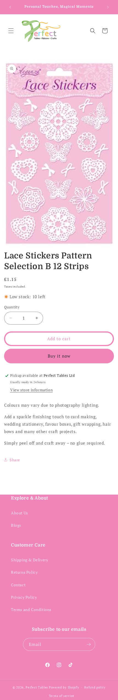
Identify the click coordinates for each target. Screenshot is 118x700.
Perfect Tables (37, 687)
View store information (31, 389)
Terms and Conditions (31, 609)
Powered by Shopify (64, 687)
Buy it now (59, 356)
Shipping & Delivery (29, 559)
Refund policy (94, 687)
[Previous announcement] (10, 7)
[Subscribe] (89, 644)
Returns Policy (24, 572)
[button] (11, 31)
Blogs (16, 525)
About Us (19, 512)
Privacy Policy (24, 597)
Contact (18, 584)
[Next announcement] (108, 7)
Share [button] (15, 459)
